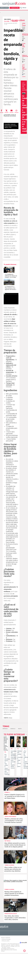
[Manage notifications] (24, 950)
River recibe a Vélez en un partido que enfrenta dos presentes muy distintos (13, 869)
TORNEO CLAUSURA (9, 865)
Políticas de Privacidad (6, 939)
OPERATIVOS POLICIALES (10, 913)
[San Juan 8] (4, 928)
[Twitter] (6, 110)
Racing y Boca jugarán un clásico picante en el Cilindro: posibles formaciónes (14, 893)
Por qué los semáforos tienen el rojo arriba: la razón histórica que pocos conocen (7, 764)
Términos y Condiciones (5, 937)
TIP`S (25, 748)
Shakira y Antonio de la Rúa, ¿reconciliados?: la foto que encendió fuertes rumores (13, 820)
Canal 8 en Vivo (15, 7)
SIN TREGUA (7, 840)
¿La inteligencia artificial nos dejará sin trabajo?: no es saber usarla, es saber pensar (11, 277)
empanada (5, 728)
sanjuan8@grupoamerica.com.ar (7, 948)
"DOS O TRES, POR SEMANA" (24, 67)
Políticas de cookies (5, 940)
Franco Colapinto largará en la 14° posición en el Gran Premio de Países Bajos (14, 796)
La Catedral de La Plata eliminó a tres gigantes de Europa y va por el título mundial (11, 289)
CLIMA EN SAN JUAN (23, 45)
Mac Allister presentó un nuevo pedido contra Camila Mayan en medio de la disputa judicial (15, 845)
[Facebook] (1, 110)
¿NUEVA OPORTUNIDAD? (10, 816)
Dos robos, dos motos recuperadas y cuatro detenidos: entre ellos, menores (15, 917)
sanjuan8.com (4, 943)
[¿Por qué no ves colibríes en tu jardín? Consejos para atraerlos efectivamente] (25, 746)
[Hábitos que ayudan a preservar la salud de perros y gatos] (18, 746)
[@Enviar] (11, 110)
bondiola (13, 728)
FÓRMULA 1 (7, 792)
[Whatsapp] (16, 110)
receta (20, 728)
